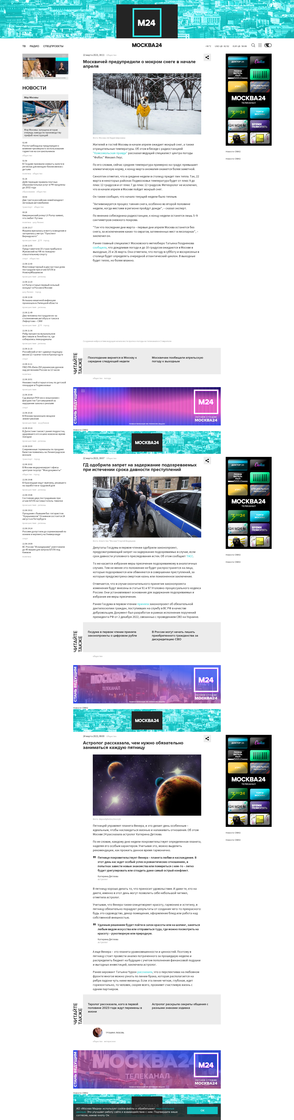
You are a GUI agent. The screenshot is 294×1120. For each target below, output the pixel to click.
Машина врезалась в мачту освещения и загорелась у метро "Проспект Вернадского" (44, 233)
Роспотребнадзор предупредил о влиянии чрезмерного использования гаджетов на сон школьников (43, 148)
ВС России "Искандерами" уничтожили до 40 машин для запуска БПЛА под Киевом (43, 549)
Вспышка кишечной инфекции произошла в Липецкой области (40, 302)
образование (28, 192)
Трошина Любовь (115, 1032)
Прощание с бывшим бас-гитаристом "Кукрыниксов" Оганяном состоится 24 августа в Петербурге (43, 516)
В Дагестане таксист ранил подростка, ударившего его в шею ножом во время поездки (43, 434)
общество (27, 156)
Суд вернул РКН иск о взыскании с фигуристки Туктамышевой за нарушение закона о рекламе (40, 400)
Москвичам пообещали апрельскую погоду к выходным (177, 359)
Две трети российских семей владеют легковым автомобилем (43, 201)
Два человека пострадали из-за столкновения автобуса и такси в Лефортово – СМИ (40, 318)
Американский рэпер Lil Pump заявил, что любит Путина (43, 217)
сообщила (100, 247)
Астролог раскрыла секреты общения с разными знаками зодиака (180, 1006)
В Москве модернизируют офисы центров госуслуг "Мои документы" (41, 469)
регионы (42, 277)
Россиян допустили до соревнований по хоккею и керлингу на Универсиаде (44, 533)
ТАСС (189, 556)
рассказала (144, 972)
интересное (110, 1041)
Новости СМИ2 (80, 430)
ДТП (40, 240)
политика (26, 174)
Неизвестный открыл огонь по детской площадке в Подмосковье (44, 384)
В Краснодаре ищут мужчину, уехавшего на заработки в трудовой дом (44, 484)
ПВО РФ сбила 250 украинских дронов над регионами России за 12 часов (42, 369)
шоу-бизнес (38, 222)
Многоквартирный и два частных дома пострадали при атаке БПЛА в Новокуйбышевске (43, 269)
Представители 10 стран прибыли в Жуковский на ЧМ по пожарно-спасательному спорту (42, 251)
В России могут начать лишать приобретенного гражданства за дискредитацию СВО (175, 635)
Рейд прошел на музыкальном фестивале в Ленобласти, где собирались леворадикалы (38, 336)
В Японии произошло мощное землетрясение (38, 417)
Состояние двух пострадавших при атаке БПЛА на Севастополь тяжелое (42, 499)
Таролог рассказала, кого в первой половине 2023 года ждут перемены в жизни (115, 1007)
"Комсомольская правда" (110, 153)
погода (107, 378)
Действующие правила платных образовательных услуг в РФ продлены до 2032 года (43, 184)
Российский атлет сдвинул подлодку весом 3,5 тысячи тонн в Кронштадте (42, 353)
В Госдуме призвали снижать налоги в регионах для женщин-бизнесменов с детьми (43, 166)
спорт (25, 259)
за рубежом (43, 423)
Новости (34, 88)
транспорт (27, 207)
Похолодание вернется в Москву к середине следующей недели (112, 359)
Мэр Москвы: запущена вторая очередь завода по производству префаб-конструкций (42, 132)
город (46, 240)
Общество (111, 55)
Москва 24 (147, 45)
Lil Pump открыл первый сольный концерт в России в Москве (40, 286)
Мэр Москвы (31, 97)
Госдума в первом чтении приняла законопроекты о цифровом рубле (112, 634)
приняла (143, 604)
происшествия (29, 240)
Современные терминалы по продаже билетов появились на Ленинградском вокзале (43, 452)
